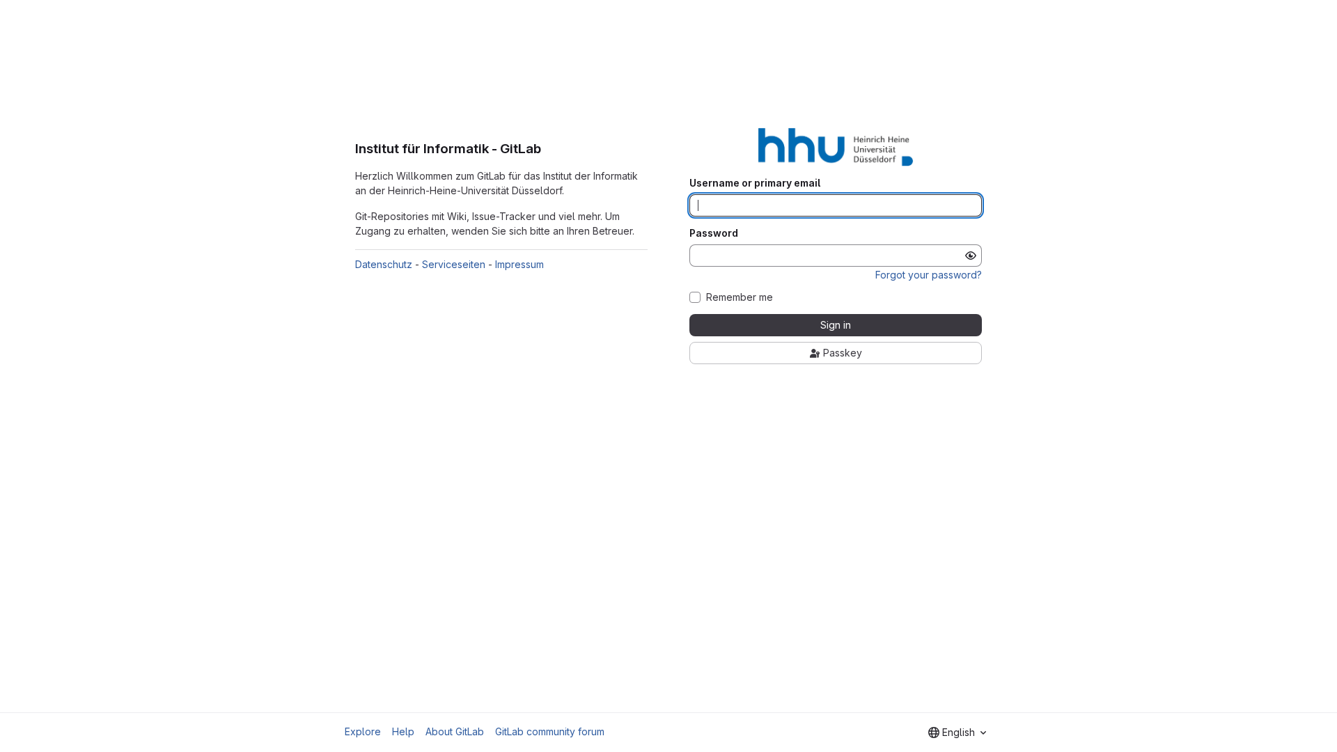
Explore (363, 731)
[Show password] (971, 255)
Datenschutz (383, 264)
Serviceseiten (453, 264)
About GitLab (454, 731)
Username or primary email (754, 183)
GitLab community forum (549, 731)
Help (403, 731)
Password (713, 233)
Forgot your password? (928, 275)
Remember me (739, 297)
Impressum (519, 264)
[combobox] (957, 732)
